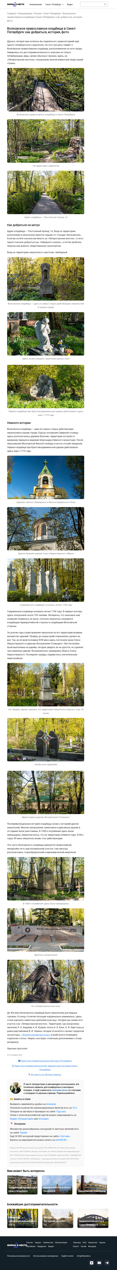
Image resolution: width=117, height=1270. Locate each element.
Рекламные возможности (18, 1256)
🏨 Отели (40, 1244)
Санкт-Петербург (53, 4)
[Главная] (15, 4)
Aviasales (51, 1104)
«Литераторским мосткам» (35, 1034)
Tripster (23, 1132)
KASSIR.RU (61, 1140)
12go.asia (61, 1111)
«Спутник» (64, 1136)
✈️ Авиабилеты (43, 1252)
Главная (11, 13)
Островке (43, 1118)
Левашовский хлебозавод (92, 1191)
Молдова (92, 1246)
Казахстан (92, 1242)
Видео (70, 4)
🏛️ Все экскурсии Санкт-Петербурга (53, 1237)
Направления (35, 4)
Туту (74, 1107)
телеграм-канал (60, 1090)
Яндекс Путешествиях (21, 1118)
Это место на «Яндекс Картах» (46, 1074)
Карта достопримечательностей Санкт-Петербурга (46, 1061)
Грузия (102, 1242)
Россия (37, 13)
